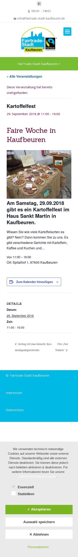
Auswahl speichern (39, 522)
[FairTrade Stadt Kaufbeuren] (39, 39)
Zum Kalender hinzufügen (34, 282)
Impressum (14, 393)
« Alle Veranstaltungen (24, 76)
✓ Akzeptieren (39, 509)
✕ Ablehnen (39, 534)
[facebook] (39, 3)
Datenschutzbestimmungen (38, 476)
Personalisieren (38, 547)
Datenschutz (15, 410)
